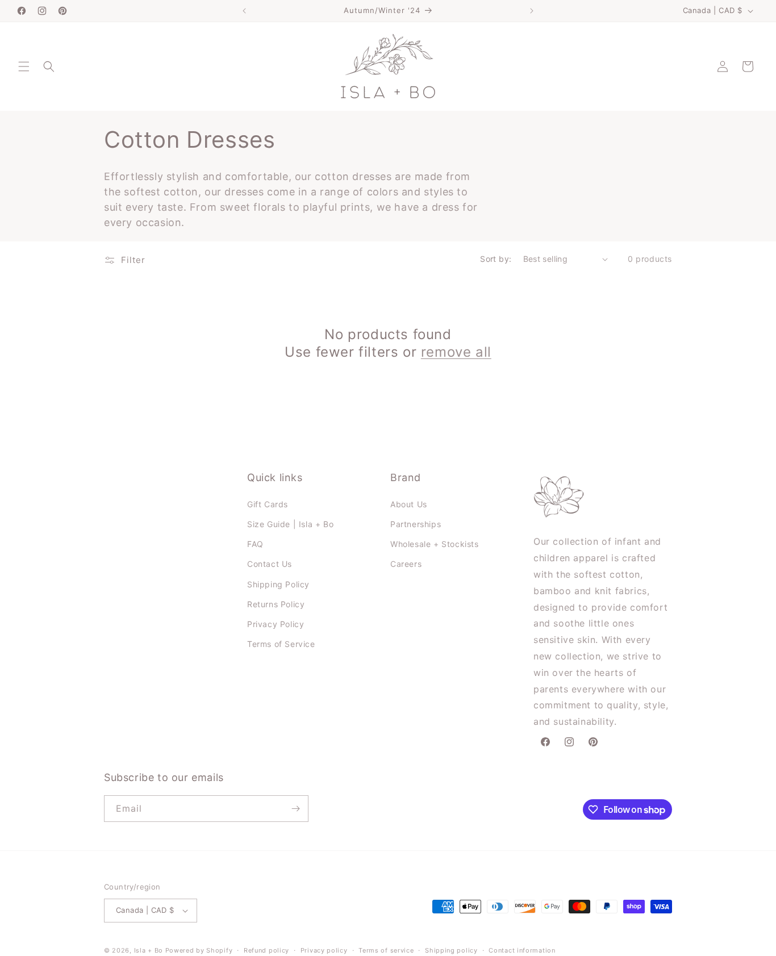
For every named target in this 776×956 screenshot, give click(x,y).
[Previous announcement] (244, 11)
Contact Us (269, 564)
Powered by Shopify (199, 950)
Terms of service (386, 950)
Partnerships (415, 524)
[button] (23, 66)
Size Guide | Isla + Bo (290, 524)
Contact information (522, 950)
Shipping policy (451, 950)
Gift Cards (267, 504)
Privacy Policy (275, 624)
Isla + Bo (148, 950)
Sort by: (495, 259)
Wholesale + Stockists (434, 544)
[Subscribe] (295, 808)
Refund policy (266, 950)
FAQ (255, 544)
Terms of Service (281, 644)
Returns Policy (275, 604)
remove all (456, 352)
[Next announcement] (531, 11)
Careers (406, 564)
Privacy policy (324, 950)
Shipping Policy (278, 584)
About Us (408, 504)
